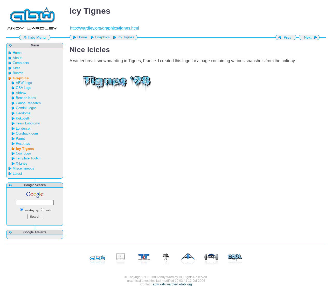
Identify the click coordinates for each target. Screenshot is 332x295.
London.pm (24, 128)
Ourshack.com (27, 133)
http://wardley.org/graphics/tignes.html (104, 28)
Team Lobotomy (28, 123)
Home (82, 37)
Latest (17, 173)
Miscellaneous (23, 168)
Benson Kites (26, 98)
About (17, 58)
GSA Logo (23, 88)
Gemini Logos (26, 108)
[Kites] (188, 260)
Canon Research (28, 103)
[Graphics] (234, 260)
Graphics (102, 37)
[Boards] (211, 260)
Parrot (20, 139)
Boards (18, 73)
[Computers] (120, 260)
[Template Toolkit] (144, 260)
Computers (21, 63)
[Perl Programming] (166, 260)
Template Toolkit (28, 158)
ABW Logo (24, 83)
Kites (16, 68)
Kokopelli (23, 118)
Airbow (21, 93)
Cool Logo (23, 153)
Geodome (23, 113)
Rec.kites (23, 143)
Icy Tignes (125, 37)
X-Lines (21, 163)
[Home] (97, 260)
